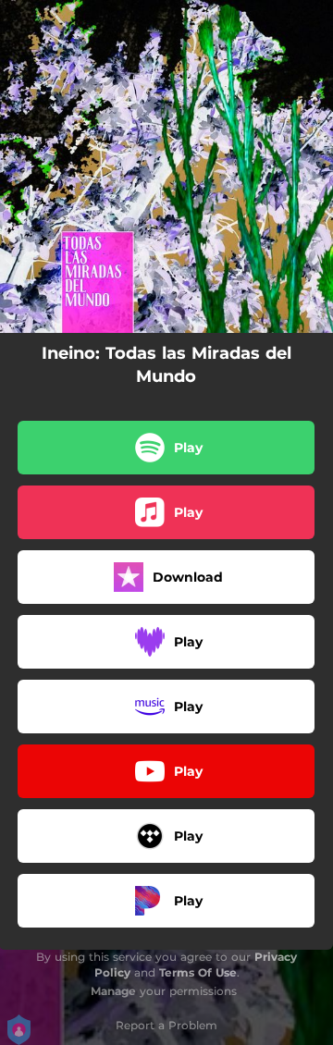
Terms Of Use (198, 972)
